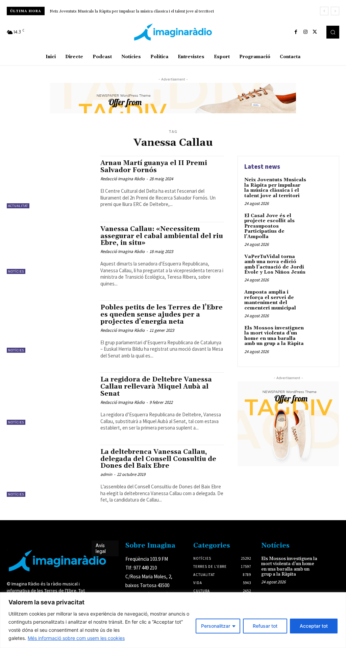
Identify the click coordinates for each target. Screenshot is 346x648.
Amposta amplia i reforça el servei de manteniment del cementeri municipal (270, 300)
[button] (332, 32)
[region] (173, 620)
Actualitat (18, 206)
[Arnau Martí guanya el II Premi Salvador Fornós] (50, 182)
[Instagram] (305, 32)
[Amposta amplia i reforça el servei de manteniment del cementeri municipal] (321, 299)
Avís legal (101, 548)
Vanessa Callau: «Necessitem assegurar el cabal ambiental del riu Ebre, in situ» (161, 236)
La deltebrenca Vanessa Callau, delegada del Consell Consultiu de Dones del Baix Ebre (158, 459)
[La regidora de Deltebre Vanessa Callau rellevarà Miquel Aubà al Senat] (50, 398)
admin (106, 474)
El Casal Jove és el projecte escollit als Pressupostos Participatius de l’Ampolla (124, 11)
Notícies (16, 271)
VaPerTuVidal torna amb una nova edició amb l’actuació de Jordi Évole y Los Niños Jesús (274, 264)
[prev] (324, 11)
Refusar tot (265, 626)
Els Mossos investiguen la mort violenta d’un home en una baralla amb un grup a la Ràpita (274, 336)
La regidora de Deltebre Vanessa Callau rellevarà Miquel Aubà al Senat (156, 386)
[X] (315, 32)
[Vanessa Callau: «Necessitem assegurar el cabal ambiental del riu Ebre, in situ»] (50, 248)
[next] (335, 11)
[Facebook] (296, 32)
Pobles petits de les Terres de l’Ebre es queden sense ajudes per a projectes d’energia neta (161, 314)
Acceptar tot (314, 626)
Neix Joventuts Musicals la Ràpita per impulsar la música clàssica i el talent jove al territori (275, 188)
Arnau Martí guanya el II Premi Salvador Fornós (153, 166)
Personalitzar (215, 626)
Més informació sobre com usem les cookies (76, 638)
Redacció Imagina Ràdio (122, 179)
